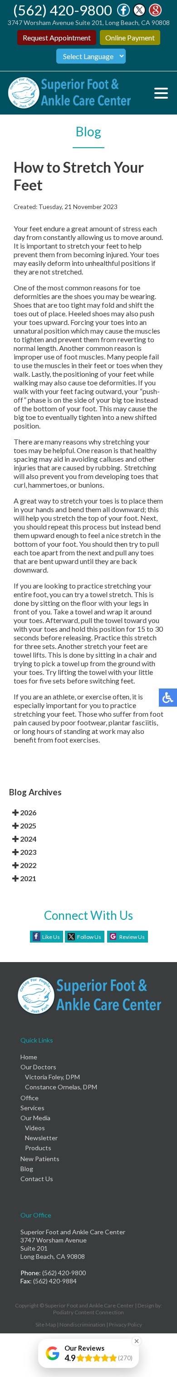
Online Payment (130, 37)
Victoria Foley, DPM (52, 1077)
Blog (26, 1168)
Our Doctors (38, 1067)
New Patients (39, 1158)
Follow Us (89, 936)
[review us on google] (155, 14)
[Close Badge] (136, 1341)
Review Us (132, 936)
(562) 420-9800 (62, 10)
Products (38, 1148)
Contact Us (36, 1178)
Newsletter (41, 1138)
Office (29, 1098)
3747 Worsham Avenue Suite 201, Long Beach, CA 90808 (89, 22)
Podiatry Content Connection (88, 1312)
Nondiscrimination (82, 1324)
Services (32, 1108)
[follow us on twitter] (139, 14)
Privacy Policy (125, 1324)
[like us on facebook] (123, 14)
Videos (35, 1128)
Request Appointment (57, 37)
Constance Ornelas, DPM (61, 1087)
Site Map (45, 1324)
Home (28, 1057)
